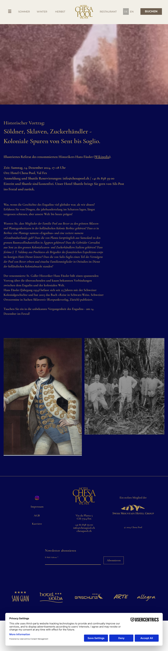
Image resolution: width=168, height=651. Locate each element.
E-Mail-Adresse (51, 557)
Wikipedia (102, 157)
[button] (9, 11)
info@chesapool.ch (76, 178)
